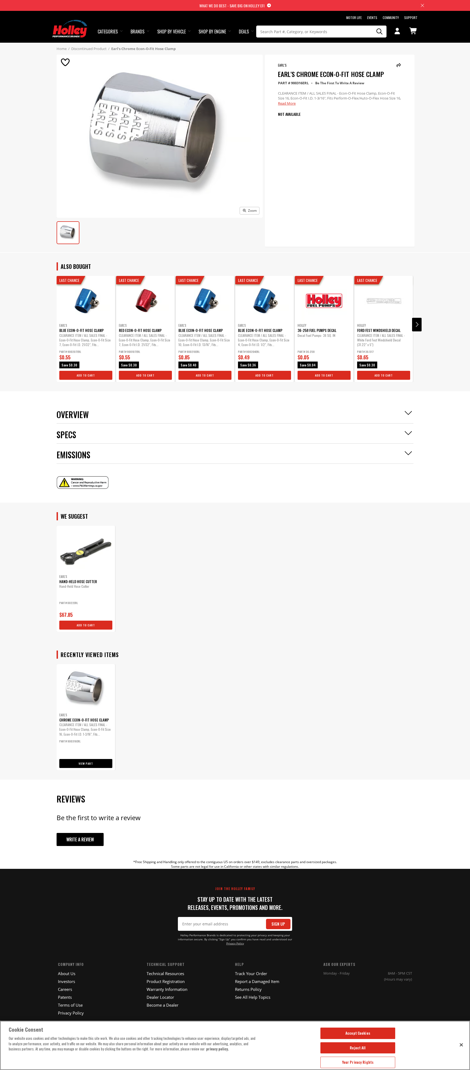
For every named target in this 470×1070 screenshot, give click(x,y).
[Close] (461, 1045)
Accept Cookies (357, 1033)
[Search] (380, 32)
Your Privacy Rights (357, 1062)
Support (411, 17)
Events (372, 17)
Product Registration (166, 981)
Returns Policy (248, 989)
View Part (86, 763)
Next (417, 324)
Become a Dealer (162, 1005)
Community (391, 17)
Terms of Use (70, 1005)
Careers (65, 989)
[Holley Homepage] (70, 23)
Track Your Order (251, 973)
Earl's (282, 65)
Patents (65, 997)
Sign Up (278, 924)
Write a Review (80, 839)
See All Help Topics (252, 997)
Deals (244, 31)
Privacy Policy (235, 943)
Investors (66, 981)
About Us (66, 973)
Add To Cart (86, 375)
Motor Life (354, 17)
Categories (108, 31)
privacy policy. (217, 1049)
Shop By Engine (212, 31)
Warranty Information (167, 989)
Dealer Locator (160, 997)
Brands (137, 31)
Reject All (358, 1047)
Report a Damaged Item (257, 981)
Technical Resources (165, 973)
